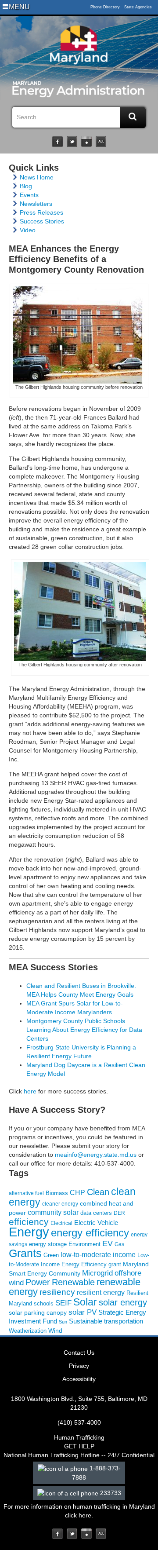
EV (107, 1243)
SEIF (63, 1303)
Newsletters (36, 203)
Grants (25, 1253)
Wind (55, 1330)
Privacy (79, 1365)
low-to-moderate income (98, 1254)
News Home (37, 177)
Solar (85, 1302)
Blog (26, 186)
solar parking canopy (38, 1312)
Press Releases (41, 212)
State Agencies (138, 7)
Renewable (73, 1282)
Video (28, 230)
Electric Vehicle (96, 1222)
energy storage (48, 1244)
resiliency (57, 1292)
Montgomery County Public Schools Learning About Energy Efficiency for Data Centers (84, 1029)
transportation (123, 1321)
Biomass (57, 1193)
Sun (63, 1321)
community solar (53, 1212)
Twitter (72, 141)
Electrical (61, 1223)
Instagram (86, 141)
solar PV (82, 1312)
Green (51, 1255)
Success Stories (42, 221)
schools (44, 1304)
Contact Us (79, 1352)
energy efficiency (90, 1233)
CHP (77, 1192)
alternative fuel (26, 1193)
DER (119, 1213)
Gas (119, 1244)
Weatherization (28, 1331)
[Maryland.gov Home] (79, 47)
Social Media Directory (101, 141)
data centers (96, 1213)
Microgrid (97, 1273)
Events (29, 194)
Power (37, 1282)
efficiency (29, 1222)
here (30, 1091)
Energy (29, 1232)
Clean (98, 1192)
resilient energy (101, 1292)
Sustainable (85, 1321)
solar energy (123, 1302)
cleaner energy (60, 1203)
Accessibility (79, 1378)
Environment (84, 1244)
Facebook (57, 141)
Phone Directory (105, 7)
